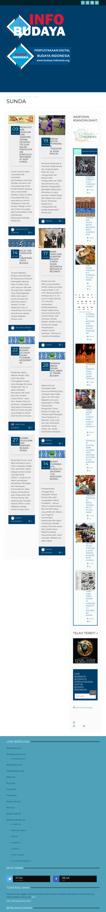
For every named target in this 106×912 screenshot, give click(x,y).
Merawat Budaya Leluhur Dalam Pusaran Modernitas (25, 355)
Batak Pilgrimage (18, 830)
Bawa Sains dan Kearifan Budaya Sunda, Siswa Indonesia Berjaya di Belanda (56, 262)
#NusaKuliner (12, 765)
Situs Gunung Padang (20, 861)
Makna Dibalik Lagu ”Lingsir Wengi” (90, 182)
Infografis (10, 795)
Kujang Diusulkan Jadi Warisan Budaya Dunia (26, 444)
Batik (13, 836)
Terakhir (85, 151)
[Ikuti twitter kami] (9, 879)
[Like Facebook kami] (56, 879)
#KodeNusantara (13, 754)
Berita (8, 777)
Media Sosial (11, 802)
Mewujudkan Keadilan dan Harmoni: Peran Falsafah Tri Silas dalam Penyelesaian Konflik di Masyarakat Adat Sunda (25, 144)
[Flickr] (87, 3)
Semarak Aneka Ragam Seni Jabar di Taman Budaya (56, 369)
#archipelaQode (18, 759)
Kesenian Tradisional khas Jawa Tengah (90, 371)
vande (49, 345)
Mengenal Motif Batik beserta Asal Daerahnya (90, 226)
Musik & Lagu (17, 855)
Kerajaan (15, 843)
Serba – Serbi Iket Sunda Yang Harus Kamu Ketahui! (90, 419)
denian (49, 221)
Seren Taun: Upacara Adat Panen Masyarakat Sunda (90, 551)
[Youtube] (97, 3)
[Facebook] (83, 3)
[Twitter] (92, 3)
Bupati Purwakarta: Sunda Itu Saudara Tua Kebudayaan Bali (56, 470)
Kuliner (14, 849)
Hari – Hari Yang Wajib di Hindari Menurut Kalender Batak (90, 603)
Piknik (8, 808)
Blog (8, 783)
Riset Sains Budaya (14, 820)
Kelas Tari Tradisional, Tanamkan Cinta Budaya (25, 257)
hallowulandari (23, 328)
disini (33, 897)
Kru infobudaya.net (19, 901)
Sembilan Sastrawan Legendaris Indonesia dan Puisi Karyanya (90, 452)
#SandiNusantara (13, 771)
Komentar (93, 151)
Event (8, 789)
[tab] (77, 151)
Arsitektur (15, 824)
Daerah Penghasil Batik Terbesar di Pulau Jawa (90, 503)
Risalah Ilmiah (12, 814)
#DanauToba (11, 748)
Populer (77, 151)
